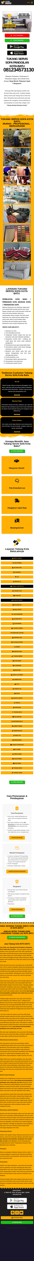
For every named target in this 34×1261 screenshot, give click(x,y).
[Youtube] (21, 1213)
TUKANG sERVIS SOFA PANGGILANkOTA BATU (18, 64)
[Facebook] (13, 1213)
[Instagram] (17, 1213)
